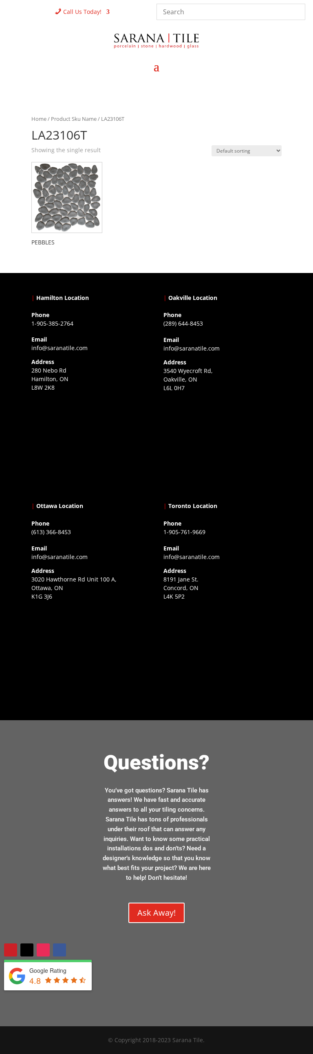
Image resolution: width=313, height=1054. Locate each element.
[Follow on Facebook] (59, 949)
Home (38, 118)
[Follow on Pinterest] (10, 949)
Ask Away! (156, 912)
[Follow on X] (26, 949)
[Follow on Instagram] (43, 949)
